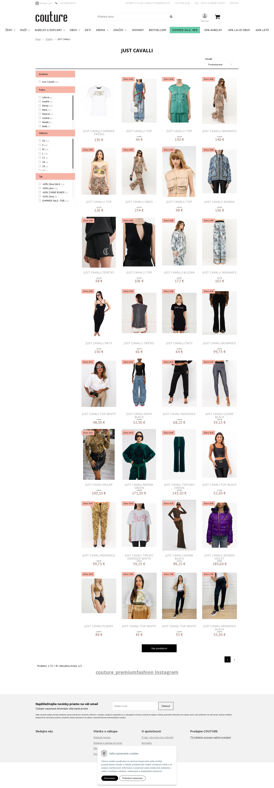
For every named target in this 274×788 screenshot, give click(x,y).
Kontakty (147, 743)
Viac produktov (159, 648)
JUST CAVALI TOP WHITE (99, 414)
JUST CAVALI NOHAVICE (219, 343)
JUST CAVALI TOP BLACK (220, 485)
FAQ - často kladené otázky (210, 3)
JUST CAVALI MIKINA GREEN (139, 486)
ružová (47, 97)
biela (46, 109)
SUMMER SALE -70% (55, 200)
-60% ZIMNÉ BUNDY (55, 192)
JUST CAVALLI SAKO (139, 202)
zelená (47, 118)
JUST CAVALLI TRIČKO (139, 343)
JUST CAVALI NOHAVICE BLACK (219, 627)
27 (45, 157)
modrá (47, 101)
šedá (46, 126)
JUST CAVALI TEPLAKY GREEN (179, 486)
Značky (49, 39)
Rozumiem (109, 778)
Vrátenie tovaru (102, 737)
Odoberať (166, 706)
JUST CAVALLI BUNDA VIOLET (220, 556)
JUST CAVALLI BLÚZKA (179, 272)
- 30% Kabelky (212, 30)
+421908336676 (67, 3)
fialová (47, 113)
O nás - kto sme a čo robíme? (158, 737)
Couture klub (182, 3)
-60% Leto (262, 30)
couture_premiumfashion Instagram (137, 672)
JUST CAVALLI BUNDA (220, 202)
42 (45, 170)
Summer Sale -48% (185, 30)
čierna (47, 105)
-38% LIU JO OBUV (238, 30)
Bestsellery (157, 30)
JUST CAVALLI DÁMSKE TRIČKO (99, 132)
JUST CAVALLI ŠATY (99, 343)
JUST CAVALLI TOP (139, 131)
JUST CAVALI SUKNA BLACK (179, 556)
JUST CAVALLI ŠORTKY (99, 272)
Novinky (138, 30)
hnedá (47, 122)
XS (45, 140)
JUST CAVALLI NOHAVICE (219, 131)
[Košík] (217, 16)
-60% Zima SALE (53, 184)
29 (45, 166)
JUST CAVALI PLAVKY (99, 626)
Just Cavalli (50, 81)
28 (45, 162)
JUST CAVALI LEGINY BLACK (220, 415)
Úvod (38, 39)
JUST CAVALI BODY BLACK (139, 415)
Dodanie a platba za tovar (107, 743)
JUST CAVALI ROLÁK (99, 485)
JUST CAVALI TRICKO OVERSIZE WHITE (139, 556)
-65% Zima (49, 196)
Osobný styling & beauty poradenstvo (148, 3)
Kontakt (234, 3)
